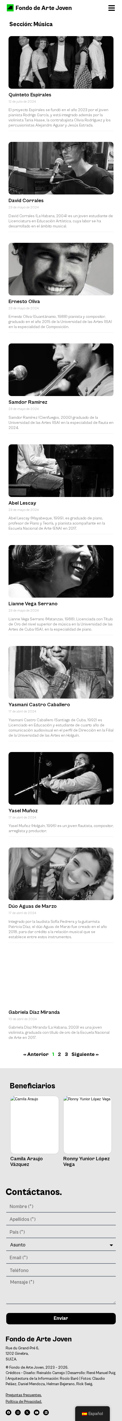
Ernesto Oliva (24, 301)
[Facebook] (8, 1412)
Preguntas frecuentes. (24, 1395)
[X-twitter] (27, 1412)
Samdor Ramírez (28, 402)
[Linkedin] (46, 1412)
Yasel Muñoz (23, 811)
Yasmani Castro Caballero (39, 705)
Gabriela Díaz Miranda (34, 1012)
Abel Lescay (22, 503)
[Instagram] (18, 1412)
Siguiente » (85, 1054)
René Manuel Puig (101, 1373)
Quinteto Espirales (30, 95)
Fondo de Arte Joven (44, 8)
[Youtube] (36, 1412)
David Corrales (26, 201)
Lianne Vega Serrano (33, 604)
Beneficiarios (32, 1086)
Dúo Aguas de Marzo (33, 906)
